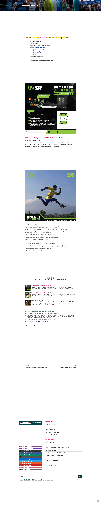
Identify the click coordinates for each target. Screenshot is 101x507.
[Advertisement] (50, 21)
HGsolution (38, 52)
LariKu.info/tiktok (26, 469)
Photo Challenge (70, 316)
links (36, 479)
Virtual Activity (44, 313)
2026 (33, 479)
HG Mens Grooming (37, 316)
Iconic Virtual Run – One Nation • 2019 (53, 427)
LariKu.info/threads (26, 450)
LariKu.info (27, 479)
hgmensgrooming (39, 49)
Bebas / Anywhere (35, 315)
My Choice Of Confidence (58, 316)
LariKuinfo (30, 5)
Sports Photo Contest (45, 317)
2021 (28, 313)
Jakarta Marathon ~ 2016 (51, 434)
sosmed (40, 479)
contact (21, 479)
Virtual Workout (54, 313)
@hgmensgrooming (43, 227)
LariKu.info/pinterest (27, 467)
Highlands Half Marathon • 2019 (52, 432)
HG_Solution (38, 54)
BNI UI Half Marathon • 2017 (51, 424)
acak (52, 479)
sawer (48, 479)
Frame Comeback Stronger (49, 226)
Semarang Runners (32, 317)
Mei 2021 (48, 316)
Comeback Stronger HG (59, 315)
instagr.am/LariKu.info (27, 448)
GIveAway (69, 315)
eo (43, 479)
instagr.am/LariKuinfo (27, 446)
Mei (44, 316)
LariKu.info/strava (26, 463)
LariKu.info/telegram (27, 461)
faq (45, 479)
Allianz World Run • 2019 (50, 429)
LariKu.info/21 (50, 276)
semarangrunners (39, 51)
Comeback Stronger (46, 315)
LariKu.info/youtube (26, 465)
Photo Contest (34, 313)
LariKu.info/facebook (27, 452)
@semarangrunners (54, 227)
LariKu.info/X (25, 457)
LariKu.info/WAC (26, 454)
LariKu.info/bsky (26, 459)
